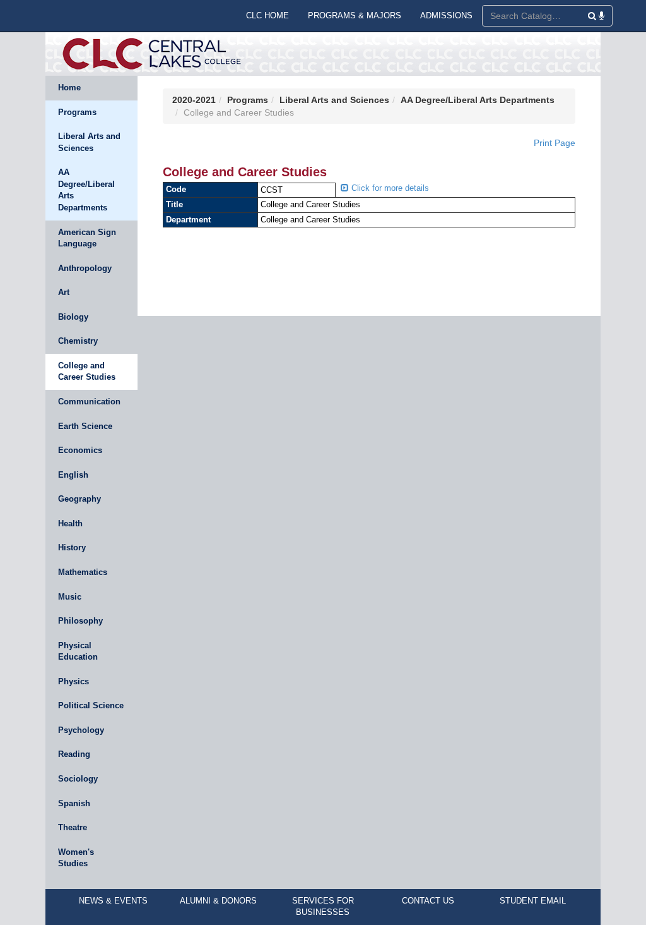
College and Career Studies (86, 371)
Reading (74, 754)
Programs (77, 112)
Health (70, 523)
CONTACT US (428, 900)
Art (63, 292)
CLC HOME (267, 15)
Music (69, 597)
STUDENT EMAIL (533, 900)
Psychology (81, 730)
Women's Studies (76, 858)
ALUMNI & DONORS (218, 900)
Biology (73, 317)
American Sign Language (87, 238)
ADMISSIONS (446, 15)
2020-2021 (194, 100)
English (73, 475)
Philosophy (80, 621)
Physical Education (78, 651)
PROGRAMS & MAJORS (354, 15)
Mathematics (82, 572)
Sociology (78, 778)
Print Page (554, 143)
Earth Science (85, 426)
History (72, 547)
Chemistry (78, 341)
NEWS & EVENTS (113, 900)
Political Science (91, 705)
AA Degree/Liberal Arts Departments (86, 189)
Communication (89, 401)
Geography (79, 499)
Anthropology (85, 268)
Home (69, 87)
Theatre (72, 827)
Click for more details (389, 188)
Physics (73, 681)
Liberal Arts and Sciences (89, 142)
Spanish (74, 803)
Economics (80, 450)
